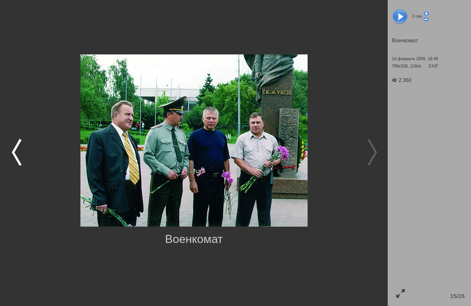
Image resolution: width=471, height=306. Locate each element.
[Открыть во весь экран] (400, 293)
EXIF (433, 66)
